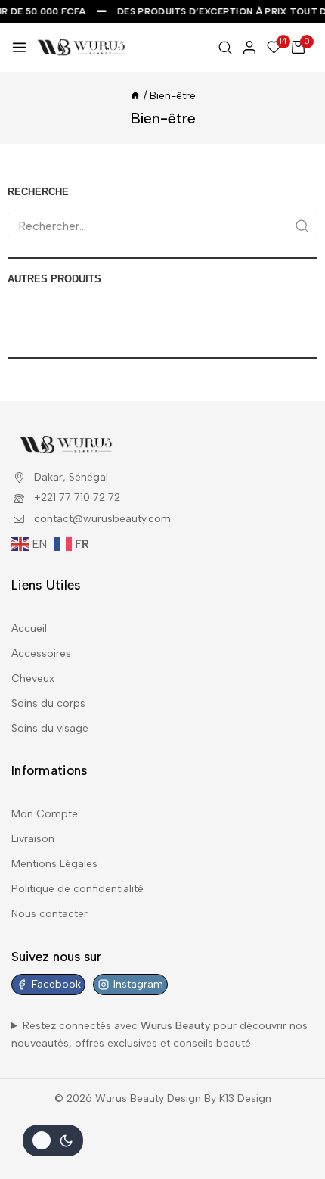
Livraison (32, 838)
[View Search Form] (225, 47)
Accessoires (41, 653)
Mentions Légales (54, 863)
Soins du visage (49, 728)
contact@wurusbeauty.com (102, 518)
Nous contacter (49, 913)
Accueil (29, 628)
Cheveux (32, 678)
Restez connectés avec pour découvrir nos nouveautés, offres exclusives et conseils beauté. (159, 1034)
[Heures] (135, 95)
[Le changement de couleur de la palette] (53, 1140)
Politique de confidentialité (77, 888)
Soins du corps (48, 703)
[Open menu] (19, 47)
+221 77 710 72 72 (77, 497)
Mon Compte (44, 813)
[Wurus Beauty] (81, 47)
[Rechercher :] (162, 226)
